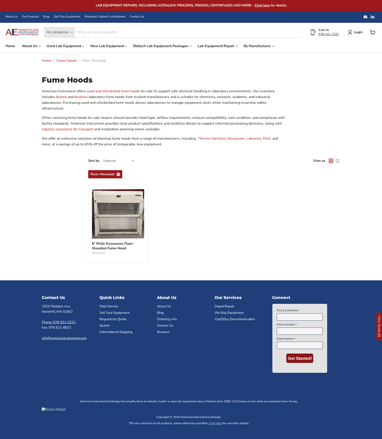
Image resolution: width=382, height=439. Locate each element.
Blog (46, 16)
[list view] (337, 161)
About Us (11, 16)
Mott (267, 138)
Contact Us (137, 16)
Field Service (108, 306)
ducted (62, 96)
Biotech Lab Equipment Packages (161, 46)
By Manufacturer (258, 46)
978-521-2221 (329, 34)
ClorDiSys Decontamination (235, 319)
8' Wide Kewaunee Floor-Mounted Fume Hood (113, 246)
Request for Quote (112, 319)
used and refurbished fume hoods (113, 91)
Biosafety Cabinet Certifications (105, 16)
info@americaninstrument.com (64, 338)
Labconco (253, 138)
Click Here (215, 423)
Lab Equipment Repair (216, 46)
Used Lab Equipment (64, 46)
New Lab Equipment (107, 46)
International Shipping (115, 332)
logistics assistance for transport (68, 129)
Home (10, 46)
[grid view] (331, 161)
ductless (81, 96)
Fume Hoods (66, 61)
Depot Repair (224, 306)
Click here (262, 5)
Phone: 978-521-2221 (59, 322)
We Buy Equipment (229, 312)
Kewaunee (236, 138)
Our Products (30, 16)
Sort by (93, 161)
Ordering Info (167, 319)
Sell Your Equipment (67, 16)
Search (104, 325)
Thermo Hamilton (212, 138)
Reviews (163, 332)
